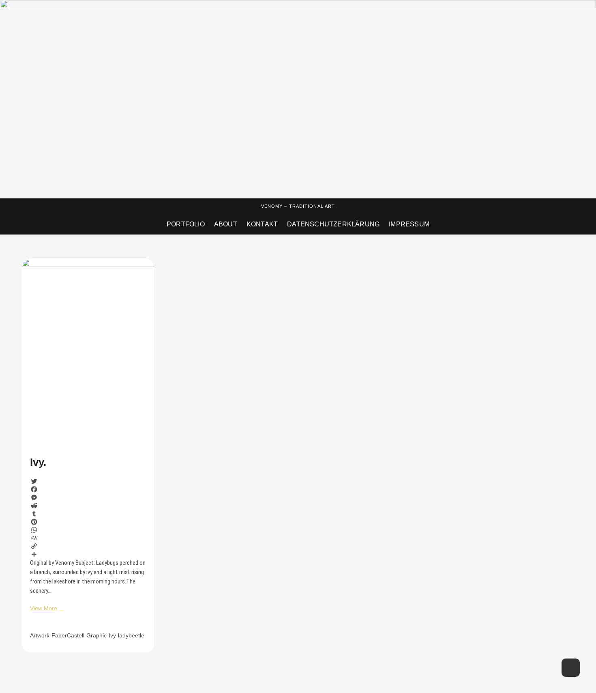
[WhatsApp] (88, 530)
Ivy (112, 635)
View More (46, 608)
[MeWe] (88, 538)
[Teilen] (88, 554)
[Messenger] (88, 497)
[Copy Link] (88, 546)
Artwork (39, 635)
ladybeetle (131, 635)
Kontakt (262, 224)
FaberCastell (67, 635)
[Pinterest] (88, 522)
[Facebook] (88, 489)
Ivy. (38, 462)
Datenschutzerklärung (333, 224)
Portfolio (186, 224)
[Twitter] (88, 481)
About (225, 224)
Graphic (96, 635)
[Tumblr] (88, 514)
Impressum (409, 224)
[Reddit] (88, 505)
